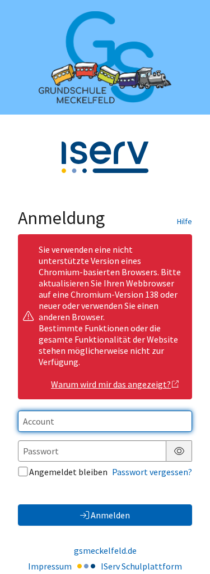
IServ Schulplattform (141, 566)
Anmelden (110, 515)
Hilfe (184, 221)
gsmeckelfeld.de (105, 550)
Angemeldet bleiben (68, 471)
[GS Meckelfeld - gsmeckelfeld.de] (105, 57)
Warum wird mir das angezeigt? (111, 384)
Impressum (50, 566)
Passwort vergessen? (152, 471)
